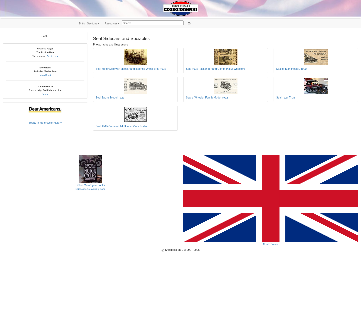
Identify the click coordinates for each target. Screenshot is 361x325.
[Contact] (188, 23)
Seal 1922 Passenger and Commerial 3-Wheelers (215, 68)
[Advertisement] (180, 278)
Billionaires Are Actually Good (90, 188)
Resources (111, 23)
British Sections (88, 23)
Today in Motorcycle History (45, 122)
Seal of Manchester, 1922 (291, 68)
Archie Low (52, 56)
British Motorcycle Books (90, 185)
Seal (44, 36)
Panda (45, 93)
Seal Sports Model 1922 (110, 97)
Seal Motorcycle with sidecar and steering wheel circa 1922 (131, 68)
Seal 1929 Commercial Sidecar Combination (122, 126)
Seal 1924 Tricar (286, 97)
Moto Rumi (45, 75)
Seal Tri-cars (270, 244)
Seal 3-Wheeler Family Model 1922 (207, 97)
